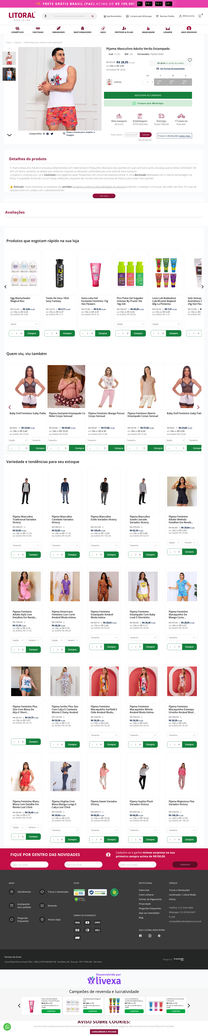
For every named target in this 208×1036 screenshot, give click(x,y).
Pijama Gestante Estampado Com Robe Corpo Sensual (68, 415)
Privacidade (145, 903)
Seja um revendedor (149, 913)
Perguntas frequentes (150, 908)
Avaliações (15, 212)
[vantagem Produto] (149, 119)
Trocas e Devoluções (179, 890)
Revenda (52, 905)
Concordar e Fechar (104, 1031)
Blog (141, 917)
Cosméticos (17, 32)
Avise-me (159, 82)
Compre (40, 448)
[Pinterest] (159, 935)
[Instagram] (150, 935)
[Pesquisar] (93, 16)
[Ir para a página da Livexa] (104, 978)
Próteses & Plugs (124, 32)
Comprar (51, 1011)
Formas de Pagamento (150, 899)
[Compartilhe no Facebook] (44, 133)
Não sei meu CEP (145, 140)
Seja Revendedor (114, 16)
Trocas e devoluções (58, 891)
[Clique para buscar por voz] (45, 16)
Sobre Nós (144, 890)
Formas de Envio (13, 956)
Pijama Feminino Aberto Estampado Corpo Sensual (143, 415)
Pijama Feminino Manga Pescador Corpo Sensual (107, 415)
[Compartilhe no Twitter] (52, 133)
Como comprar (146, 894)
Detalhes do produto (27, 158)
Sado (103, 32)
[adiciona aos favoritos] (190, 59)
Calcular (145, 134)
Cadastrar (185, 864)
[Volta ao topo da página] (200, 873)
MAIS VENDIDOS (189, 32)
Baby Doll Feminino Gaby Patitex (29, 413)
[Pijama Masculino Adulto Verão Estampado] (9, 58)
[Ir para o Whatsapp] (7, 1027)
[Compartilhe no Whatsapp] (48, 133)
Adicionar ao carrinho (148, 95)
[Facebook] (141, 935)
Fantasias (38, 32)
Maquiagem (148, 32)
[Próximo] (202, 286)
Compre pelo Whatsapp (141, 16)
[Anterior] (6, 286)
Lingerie (167, 32)
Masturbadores (82, 32)
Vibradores (58, 32)
